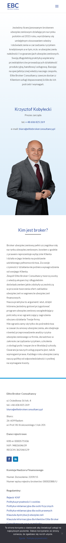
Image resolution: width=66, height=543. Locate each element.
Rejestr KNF (13, 497)
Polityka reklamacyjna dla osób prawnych (29, 510)
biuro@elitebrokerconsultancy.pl (37, 128)
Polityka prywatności (37, 538)
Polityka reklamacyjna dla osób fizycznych (30, 505)
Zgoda (22, 538)
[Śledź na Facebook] (9, 459)
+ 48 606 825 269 (35, 121)
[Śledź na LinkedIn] (15, 459)
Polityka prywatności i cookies (23, 501)
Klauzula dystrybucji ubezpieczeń (25, 514)
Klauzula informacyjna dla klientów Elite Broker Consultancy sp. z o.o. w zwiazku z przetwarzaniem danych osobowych (33, 523)
